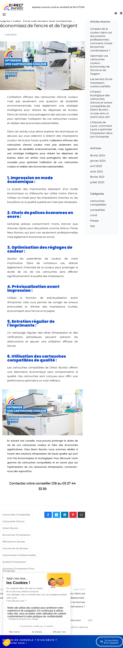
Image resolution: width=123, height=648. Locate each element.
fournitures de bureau (15, 548)
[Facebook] (116, 13)
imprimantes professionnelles (19, 555)
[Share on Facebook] (48, 515)
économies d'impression (16, 534)
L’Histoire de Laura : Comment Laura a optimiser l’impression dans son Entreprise (101, 129)
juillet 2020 (97, 182)
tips (92, 226)
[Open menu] (4, 14)
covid (93, 215)
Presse (94, 220)
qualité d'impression (14, 561)
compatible (97, 209)
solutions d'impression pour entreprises (18, 569)
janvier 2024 (98, 160)
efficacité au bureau (13, 541)
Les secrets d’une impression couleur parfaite (101, 83)
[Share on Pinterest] (73, 515)
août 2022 (96, 171)
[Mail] (81, 515)
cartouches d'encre (13, 521)
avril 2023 (96, 166)
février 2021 (97, 176)
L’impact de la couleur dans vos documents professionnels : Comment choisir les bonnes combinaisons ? (101, 39)
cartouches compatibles (16, 514)
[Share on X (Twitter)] (56, 515)
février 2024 (97, 155)
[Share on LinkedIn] (64, 515)
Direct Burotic (10, 528)
